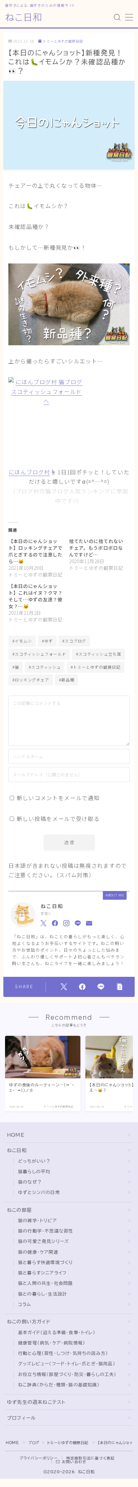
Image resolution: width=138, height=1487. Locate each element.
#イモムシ (22, 641)
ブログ (34, 1442)
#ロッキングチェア (30, 679)
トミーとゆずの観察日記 (63, 41)
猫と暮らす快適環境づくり (45, 1262)
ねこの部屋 (19, 1210)
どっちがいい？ (34, 1161)
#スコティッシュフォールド (39, 654)
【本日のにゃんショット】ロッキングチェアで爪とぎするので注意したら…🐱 (35, 551)
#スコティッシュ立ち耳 (98, 654)
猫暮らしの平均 (34, 1172)
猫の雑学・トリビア (37, 1220)
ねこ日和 (24, 17)
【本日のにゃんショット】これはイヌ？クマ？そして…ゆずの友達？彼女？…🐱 (35, 596)
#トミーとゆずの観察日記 (96, 667)
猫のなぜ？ (30, 1182)
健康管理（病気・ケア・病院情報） (51, 1343)
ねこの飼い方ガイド (29, 1321)
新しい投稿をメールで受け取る (58, 819)
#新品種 (66, 679)
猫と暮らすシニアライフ (42, 1273)
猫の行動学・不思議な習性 (45, 1231)
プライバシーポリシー (38, 1458)
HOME (15, 1135)
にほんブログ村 (29, 472)
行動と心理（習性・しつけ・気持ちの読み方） (63, 1353)
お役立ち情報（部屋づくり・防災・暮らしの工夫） (67, 1374)
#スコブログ (74, 641)
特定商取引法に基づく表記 (90, 1458)
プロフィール (21, 1418)
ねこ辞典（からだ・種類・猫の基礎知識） (59, 1385)
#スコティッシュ (45, 667)
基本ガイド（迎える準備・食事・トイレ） (56, 1332)
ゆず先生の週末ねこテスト (36, 1402)
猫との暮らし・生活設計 (42, 1294)
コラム (24, 1304)
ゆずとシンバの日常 (39, 1192)
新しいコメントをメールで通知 (58, 798)
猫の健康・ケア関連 (38, 1252)
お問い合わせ (74, 1462)
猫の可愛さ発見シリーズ (43, 1241)
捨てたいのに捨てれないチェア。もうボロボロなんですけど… (96, 548)
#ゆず (47, 641)
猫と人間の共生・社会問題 (45, 1283)
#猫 (15, 667)
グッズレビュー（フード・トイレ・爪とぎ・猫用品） (67, 1364)
